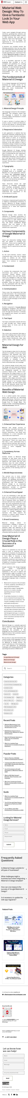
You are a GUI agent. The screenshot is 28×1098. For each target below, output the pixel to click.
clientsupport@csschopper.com (15, 994)
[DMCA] (11, 1083)
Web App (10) (14, 703)
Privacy (3, 1089)
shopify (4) (19, 700)
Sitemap (17, 1089)
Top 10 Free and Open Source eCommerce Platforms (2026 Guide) (13, 804)
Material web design (10, 662)
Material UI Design (9, 659)
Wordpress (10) (8, 713)
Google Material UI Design (11, 657)
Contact (18, 2)
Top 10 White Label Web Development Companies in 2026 (14, 809)
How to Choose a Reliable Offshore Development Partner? (14, 758)
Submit (8, 844)
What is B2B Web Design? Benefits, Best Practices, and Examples (13, 777)
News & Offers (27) (9, 700)
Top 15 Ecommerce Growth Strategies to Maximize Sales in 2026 (14, 770)
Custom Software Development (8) (12, 684)
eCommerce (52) (8, 688)
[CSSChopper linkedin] (17, 1095)
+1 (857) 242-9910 (10, 1037)
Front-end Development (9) (10, 691)
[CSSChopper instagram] (20, 1095)
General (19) (7, 694)
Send (7, 1078)
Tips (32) (6, 703)
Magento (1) (20, 697)
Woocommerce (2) (8, 710)
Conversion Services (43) (10, 681)
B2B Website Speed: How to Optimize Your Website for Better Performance (14, 732)
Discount (13, 1089)
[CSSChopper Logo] (6, 2)
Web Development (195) (10, 707)
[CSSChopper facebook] (11, 1095)
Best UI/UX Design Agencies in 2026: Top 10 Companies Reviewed (13, 738)
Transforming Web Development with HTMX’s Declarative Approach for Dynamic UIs (14, 764)
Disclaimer (8, 1089)
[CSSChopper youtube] (14, 1095)
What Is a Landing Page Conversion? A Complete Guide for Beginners (14, 745)
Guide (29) (15, 694)
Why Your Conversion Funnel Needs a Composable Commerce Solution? (14, 783)
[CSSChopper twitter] (9, 1095)
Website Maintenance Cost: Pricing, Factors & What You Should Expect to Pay (13, 726)
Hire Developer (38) (9, 697)
